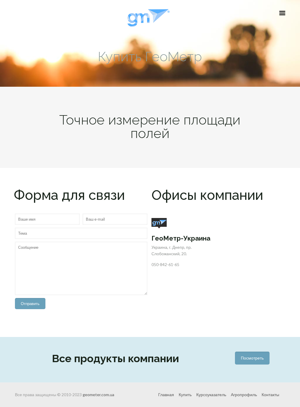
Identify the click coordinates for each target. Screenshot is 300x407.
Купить (185, 394)
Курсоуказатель (211, 394)
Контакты (270, 394)
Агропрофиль (244, 394)
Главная (166, 394)
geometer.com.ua (98, 394)
